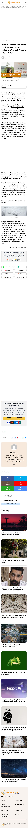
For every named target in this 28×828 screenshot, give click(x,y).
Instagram (8, 270)
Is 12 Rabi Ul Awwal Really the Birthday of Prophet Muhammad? (13, 780)
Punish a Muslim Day (17, 107)
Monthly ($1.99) (19, 418)
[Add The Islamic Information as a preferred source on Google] (10, 260)
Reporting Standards (4, 815)
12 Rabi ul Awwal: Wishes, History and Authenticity (13, 673)
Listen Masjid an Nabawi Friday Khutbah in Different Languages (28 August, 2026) (12, 752)
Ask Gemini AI (8, 277)
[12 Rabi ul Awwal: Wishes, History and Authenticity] (14, 660)
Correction (18, 810)
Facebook (21, 270)
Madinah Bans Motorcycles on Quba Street (12, 561)
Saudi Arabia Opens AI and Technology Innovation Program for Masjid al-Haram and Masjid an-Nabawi (13, 729)
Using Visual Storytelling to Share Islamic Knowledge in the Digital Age (13, 700)
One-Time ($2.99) (8, 418)
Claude (21, 273)
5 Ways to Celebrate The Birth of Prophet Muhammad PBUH (11, 533)
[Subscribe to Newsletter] (17, 260)
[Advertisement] (14, 26)
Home (2, 6)
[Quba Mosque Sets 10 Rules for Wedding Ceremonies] (14, 633)
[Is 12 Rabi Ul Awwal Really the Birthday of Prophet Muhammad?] (14, 768)
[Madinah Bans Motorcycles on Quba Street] (14, 548)
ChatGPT (21, 267)
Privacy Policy (19, 804)
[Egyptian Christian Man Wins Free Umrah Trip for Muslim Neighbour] (14, 576)
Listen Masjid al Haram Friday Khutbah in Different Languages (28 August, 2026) (13, 617)
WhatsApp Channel (8, 267)
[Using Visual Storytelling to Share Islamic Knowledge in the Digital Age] (14, 688)
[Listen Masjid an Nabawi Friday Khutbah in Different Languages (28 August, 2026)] (14, 741)
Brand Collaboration (5, 805)
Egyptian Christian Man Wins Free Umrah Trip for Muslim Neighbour (12, 588)
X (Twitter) (8, 273)
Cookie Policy (5, 810)
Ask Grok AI (21, 277)
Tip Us (17, 814)
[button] (2, 2)
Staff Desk (7, 57)
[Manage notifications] (3, 825)
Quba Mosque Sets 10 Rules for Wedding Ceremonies (11, 645)
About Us (4, 800)
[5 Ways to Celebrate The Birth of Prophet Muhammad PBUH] (14, 522)
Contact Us (18, 800)
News (7, 6)
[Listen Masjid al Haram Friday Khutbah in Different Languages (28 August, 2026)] (14, 603)
